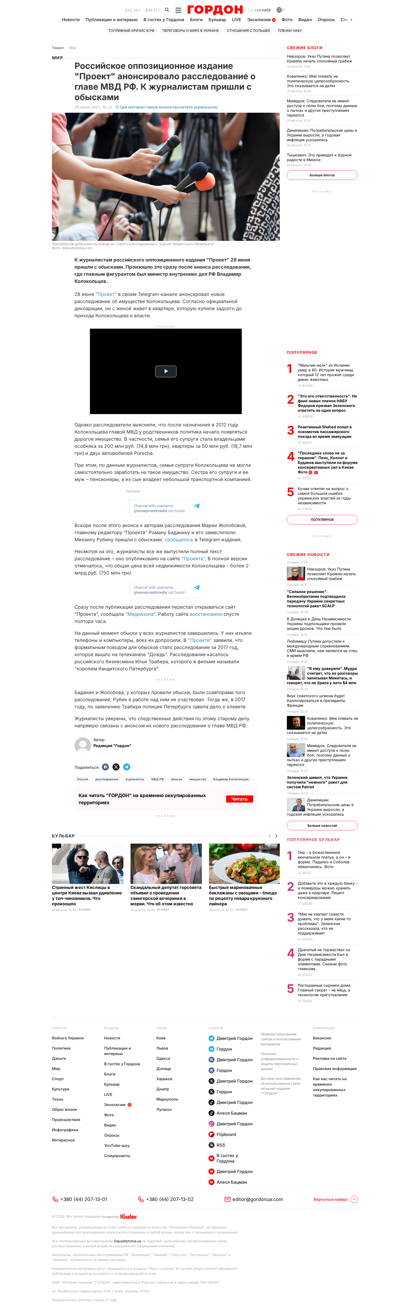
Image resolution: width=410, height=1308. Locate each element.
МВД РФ (157, 779)
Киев (161, 1038)
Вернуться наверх (331, 1199)
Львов (162, 1048)
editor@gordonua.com (258, 1199)
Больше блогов (322, 175)
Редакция (322, 1048)
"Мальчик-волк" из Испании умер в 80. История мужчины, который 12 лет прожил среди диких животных (326, 372)
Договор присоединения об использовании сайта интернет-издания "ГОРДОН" (281, 1085)
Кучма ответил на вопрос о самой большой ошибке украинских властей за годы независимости (324, 495)
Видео (305, 19)
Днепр (162, 1089)
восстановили (206, 614)
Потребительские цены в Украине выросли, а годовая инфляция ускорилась (322, 135)
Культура (60, 1089)
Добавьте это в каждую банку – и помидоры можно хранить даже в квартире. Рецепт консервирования (328, 890)
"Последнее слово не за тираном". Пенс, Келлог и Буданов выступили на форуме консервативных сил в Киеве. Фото (328, 462)
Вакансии (322, 1038)
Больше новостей (322, 825)
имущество (197, 779)
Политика (61, 1048)
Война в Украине (68, 1038)
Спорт (58, 1078)
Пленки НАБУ (290, 30)
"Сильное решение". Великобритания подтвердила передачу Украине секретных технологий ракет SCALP (316, 598)
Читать (239, 799)
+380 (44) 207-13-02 (170, 1199)
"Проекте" (200, 640)
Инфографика (65, 1129)
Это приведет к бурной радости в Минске (319, 157)
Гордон (58, 48)
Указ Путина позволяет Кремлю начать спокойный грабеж (320, 58)
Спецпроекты (117, 1155)
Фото (287, 19)
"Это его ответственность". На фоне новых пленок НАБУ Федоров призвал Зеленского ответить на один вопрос (327, 403)
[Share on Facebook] (105, 767)
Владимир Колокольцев (231, 779)
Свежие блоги (304, 47)
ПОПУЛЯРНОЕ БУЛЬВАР (313, 839)
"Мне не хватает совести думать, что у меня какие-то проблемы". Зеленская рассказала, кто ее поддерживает (324, 923)
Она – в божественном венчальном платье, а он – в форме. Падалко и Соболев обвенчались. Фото (324, 859)
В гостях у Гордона (164, 19)
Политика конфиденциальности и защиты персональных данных (279, 1061)
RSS (221, 1145)
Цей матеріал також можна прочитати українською (169, 107)
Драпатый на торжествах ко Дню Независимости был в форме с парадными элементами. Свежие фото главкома (324, 959)
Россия (82, 779)
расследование (106, 779)
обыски (176, 779)
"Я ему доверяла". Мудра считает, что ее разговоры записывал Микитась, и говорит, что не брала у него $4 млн (322, 675)
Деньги (59, 1058)
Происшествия (66, 1119)
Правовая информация (335, 1068)
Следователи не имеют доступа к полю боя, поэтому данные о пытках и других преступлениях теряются (322, 107)
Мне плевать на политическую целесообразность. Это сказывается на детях (318, 81)
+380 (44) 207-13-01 (83, 1199)
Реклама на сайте (329, 1058)
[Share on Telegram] (126, 767)
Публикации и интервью (112, 19)
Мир (72, 48)
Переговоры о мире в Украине (191, 30)
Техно (57, 1099)
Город (161, 1028)
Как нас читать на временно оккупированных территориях (330, 1087)
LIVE (236, 19)
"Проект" (105, 294)
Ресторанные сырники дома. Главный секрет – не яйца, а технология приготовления (324, 990)
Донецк (163, 1068)
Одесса (163, 1058)
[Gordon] (215, 10)
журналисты (135, 779)
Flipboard (226, 1134)
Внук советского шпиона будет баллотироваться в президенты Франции (316, 700)
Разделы (111, 1028)
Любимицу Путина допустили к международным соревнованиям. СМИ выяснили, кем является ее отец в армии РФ (322, 648)
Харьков (164, 1078)
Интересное (63, 1140)
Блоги (196, 19)
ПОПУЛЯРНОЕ (302, 352)
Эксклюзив (259, 19)
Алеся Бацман (232, 1113)
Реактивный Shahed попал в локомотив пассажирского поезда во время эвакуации (325, 432)
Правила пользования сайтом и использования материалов (281, 1039)
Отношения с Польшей (248, 30)
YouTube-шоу (117, 1145)
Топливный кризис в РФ (131, 30)
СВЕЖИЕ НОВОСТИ (308, 554)
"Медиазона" (140, 614)
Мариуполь (167, 1099)
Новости (71, 19)
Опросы (326, 19)
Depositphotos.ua (127, 1241)
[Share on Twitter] (116, 767)
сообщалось (179, 539)
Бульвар (217, 19)
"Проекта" (193, 558)
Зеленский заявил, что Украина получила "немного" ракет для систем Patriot (317, 782)
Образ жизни (64, 1109)
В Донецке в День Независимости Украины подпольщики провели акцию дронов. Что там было (319, 624)
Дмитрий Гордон (235, 1038)
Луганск (164, 1109)
